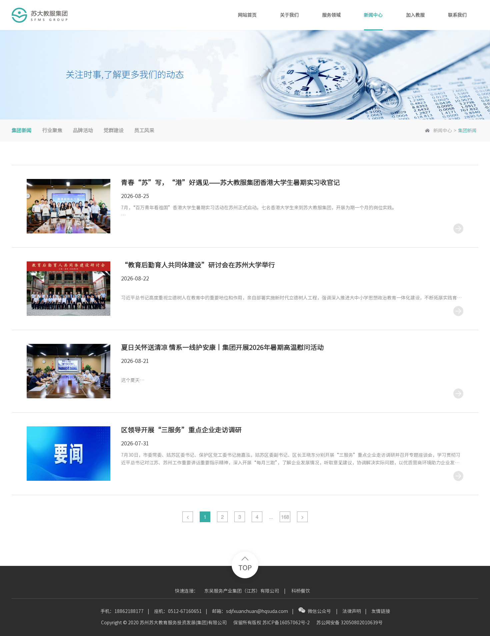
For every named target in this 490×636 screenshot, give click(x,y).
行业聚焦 (52, 130)
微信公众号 (320, 611)
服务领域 (331, 15)
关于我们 (289, 15)
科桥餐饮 (300, 591)
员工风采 (144, 130)
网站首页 (247, 15)
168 (285, 516)
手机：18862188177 (122, 611)
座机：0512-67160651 (178, 611)
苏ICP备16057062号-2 (286, 622)
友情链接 (380, 611)
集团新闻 (22, 130)
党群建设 (114, 130)
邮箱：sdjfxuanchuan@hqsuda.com (250, 611)
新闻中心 (373, 15)
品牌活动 (83, 130)
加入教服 (415, 15)
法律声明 (351, 611)
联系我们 (457, 15)
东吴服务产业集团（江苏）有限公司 (241, 591)
